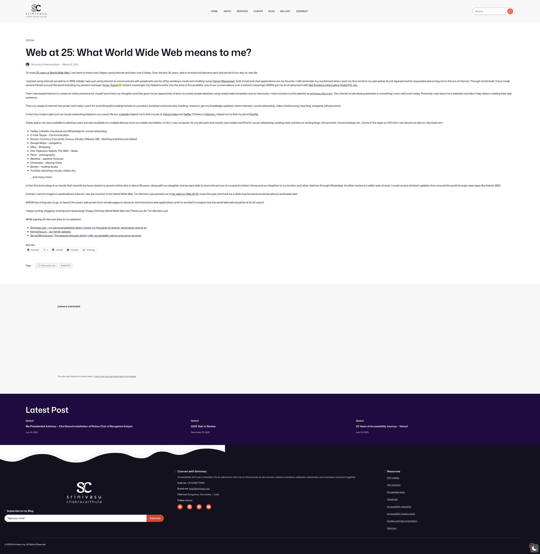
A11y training (393, 485)
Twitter (187, 114)
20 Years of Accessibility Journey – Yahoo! (382, 426)
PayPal (253, 114)
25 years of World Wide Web (52, 72)
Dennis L (210, 114)
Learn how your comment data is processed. (115, 376)
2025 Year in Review (203, 426)
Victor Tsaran (110, 85)
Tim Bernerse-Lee (46, 265)
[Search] (510, 11)
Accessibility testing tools (401, 513)
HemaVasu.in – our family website (50, 231)
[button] (534, 548)
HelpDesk (392, 499)
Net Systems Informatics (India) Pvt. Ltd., (333, 85)
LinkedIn (124, 114)
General (30, 420)
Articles (30, 40)
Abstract (392, 528)
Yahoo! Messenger (223, 81)
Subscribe (155, 518)
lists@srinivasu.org (199, 488)
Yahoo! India (170, 114)
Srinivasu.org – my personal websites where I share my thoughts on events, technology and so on (88, 228)
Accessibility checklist (399, 506)
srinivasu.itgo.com (321, 93)
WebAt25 (65, 265)
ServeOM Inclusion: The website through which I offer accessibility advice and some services (85, 235)
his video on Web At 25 (184, 194)
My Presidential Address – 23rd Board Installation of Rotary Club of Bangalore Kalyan (79, 426)
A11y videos (393, 477)
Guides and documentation (402, 521)
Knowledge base (396, 492)
